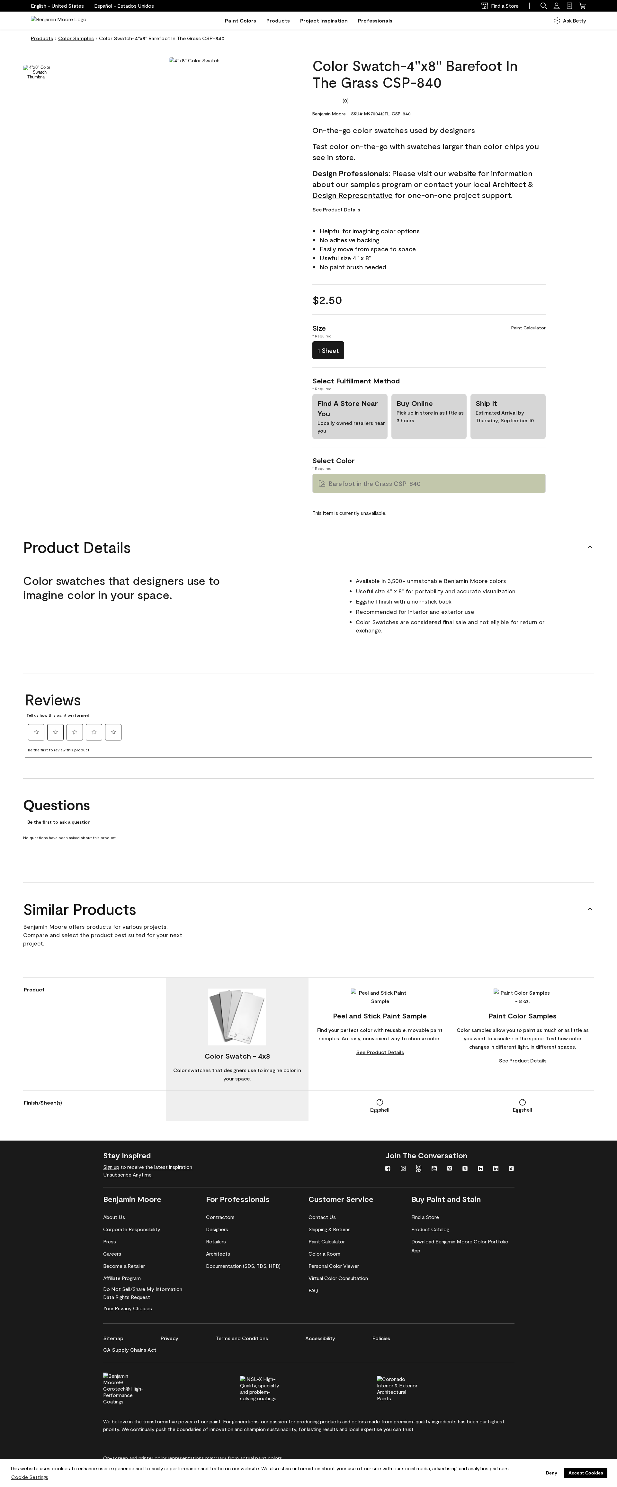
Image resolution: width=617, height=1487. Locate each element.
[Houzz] (480, 1169)
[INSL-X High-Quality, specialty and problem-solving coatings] (271, 1388)
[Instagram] (403, 1169)
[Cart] (582, 6)
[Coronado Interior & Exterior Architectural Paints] (408, 1388)
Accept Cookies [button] (585, 1472)
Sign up (111, 1167)
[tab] (37, 72)
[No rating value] (327, 100)
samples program (381, 184)
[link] (569, 6)
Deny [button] (551, 1472)
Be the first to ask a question (58, 822)
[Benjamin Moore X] (465, 1169)
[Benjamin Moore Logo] (58, 20)
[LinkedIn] (495, 1169)
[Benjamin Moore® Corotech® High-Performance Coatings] (134, 1387)
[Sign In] (556, 6)
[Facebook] (387, 1169)
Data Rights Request (126, 1297)
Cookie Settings (29, 1477)
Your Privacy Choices (127, 1308)
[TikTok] (511, 1169)
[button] (124, 6)
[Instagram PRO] (418, 1169)
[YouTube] (434, 1169)
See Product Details (336, 209)
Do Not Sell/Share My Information (142, 1289)
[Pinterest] (449, 1169)
